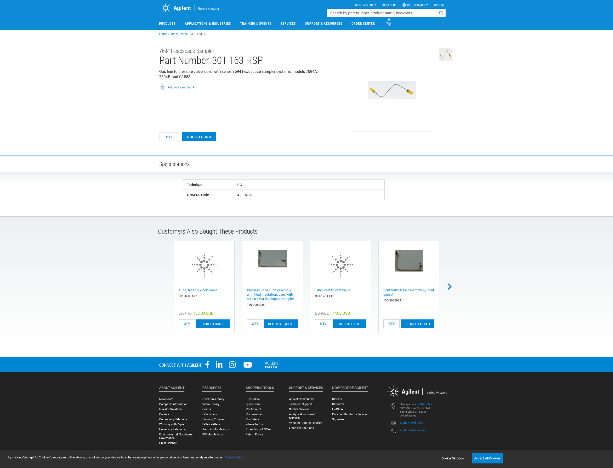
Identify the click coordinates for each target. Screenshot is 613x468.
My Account (253, 409)
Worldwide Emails (411, 422)
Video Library (210, 404)
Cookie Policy (234, 457)
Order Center (363, 23)
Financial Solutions (301, 428)
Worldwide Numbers (413, 430)
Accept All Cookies (487, 458)
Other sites (425, 404)
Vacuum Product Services (305, 423)
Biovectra (338, 404)
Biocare (337, 399)
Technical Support (300, 404)
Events (206, 409)
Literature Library (213, 399)
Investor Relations (170, 409)
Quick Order (253, 404)
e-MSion (337, 409)
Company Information (173, 404)
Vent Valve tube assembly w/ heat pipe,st (408, 292)
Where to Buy (255, 424)
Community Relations (173, 419)
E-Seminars (209, 414)
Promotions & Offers (259, 429)
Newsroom (166, 399)
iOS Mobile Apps (213, 434)
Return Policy (254, 434)
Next (451, 286)
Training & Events (256, 23)
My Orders (252, 419)
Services (288, 23)
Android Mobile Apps (216, 429)
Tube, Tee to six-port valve (198, 290)
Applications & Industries (208, 23)
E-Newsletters (211, 424)
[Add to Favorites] (162, 87)
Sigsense (338, 419)
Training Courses (213, 419)
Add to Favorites (179, 87)
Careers (164, 414)
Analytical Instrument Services (303, 416)
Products (167, 23)
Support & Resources (323, 23)
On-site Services (299, 409)
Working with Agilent (173, 424)
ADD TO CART (213, 324)
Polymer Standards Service (349, 414)
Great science (168, 443)
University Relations (172, 429)
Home (163, 34)
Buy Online (253, 399)
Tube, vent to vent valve (332, 290)
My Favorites (254, 414)
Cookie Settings (453, 458)
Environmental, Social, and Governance (176, 436)
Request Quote (199, 136)
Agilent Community (301, 399)
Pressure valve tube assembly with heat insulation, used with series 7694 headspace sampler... (272, 294)
